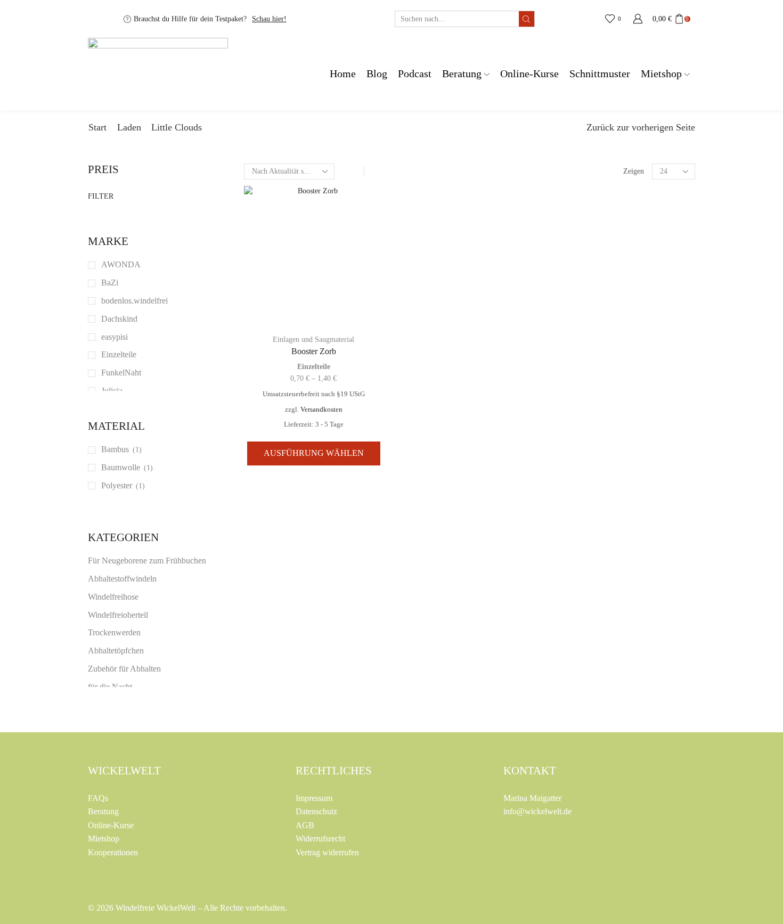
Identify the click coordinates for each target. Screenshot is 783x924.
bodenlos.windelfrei (134, 300)
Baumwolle (120, 467)
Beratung (462, 73)
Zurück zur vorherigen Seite (640, 127)
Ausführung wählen (314, 452)
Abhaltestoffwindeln (122, 578)
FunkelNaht (121, 372)
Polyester (116, 485)
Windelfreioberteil (118, 614)
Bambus (115, 449)
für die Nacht (110, 686)
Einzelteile (313, 367)
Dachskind (119, 318)
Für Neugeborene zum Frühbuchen (147, 560)
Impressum (314, 798)
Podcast (414, 73)
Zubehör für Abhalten (124, 668)
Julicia (112, 390)
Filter (100, 196)
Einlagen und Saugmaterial (313, 340)
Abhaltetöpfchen (116, 650)
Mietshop (661, 73)
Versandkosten (321, 409)
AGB (305, 825)
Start (97, 127)
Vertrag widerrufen (327, 852)
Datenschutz (316, 811)
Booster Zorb (313, 351)
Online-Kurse (529, 73)
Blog (376, 73)
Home (343, 73)
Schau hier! (269, 19)
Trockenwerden (114, 632)
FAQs (98, 798)
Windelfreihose (113, 596)
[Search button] (526, 19)
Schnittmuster (599, 73)
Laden (129, 127)
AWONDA (121, 264)
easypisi (114, 336)
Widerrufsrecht (320, 838)
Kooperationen (113, 852)
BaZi (109, 282)
